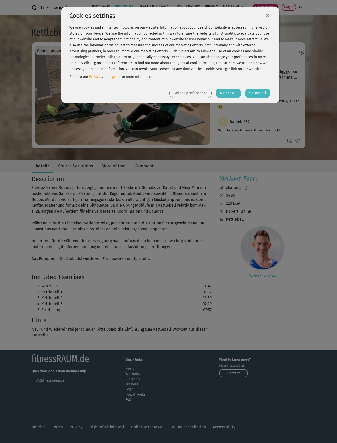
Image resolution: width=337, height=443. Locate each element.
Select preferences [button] (190, 93)
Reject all (228, 93)
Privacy (94, 77)
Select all (257, 93)
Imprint (114, 77)
